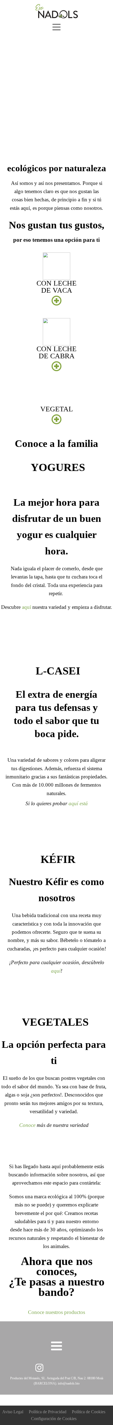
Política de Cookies (88, 1411)
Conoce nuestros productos (56, 1312)
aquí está (78, 803)
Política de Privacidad (47, 1411)
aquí (26, 607)
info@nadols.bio (69, 1383)
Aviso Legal (12, 1411)
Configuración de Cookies (54, 1418)
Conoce (27, 1125)
